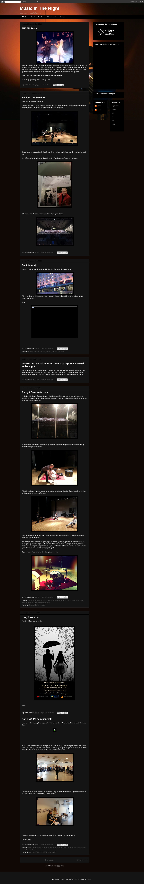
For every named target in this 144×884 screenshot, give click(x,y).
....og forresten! (30, 617)
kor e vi (66, 847)
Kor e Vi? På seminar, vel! (37, 719)
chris (34, 600)
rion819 (76, 879)
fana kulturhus (42, 600)
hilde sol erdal (55, 600)
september (115, 106)
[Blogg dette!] (56, 85)
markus (63, 600)
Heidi (99, 110)
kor (62, 847)
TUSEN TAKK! (30, 28)
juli (113, 113)
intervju (30, 351)
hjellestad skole (55, 847)
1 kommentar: (45, 85)
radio (62, 351)
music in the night (39, 351)
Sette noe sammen (40, 603)
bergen (30, 600)
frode (43, 847)
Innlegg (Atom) (59, 866)
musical (48, 351)
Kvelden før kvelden (33, 97)
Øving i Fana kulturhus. (35, 392)
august (114, 109)
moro (68, 600)
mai (113, 120)
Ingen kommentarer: (47, 252)
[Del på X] (58, 85)
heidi (49, 600)
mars (113, 128)
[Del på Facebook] (60, 85)
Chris (99, 106)
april (113, 124)
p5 (59, 351)
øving (48, 603)
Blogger (89, 879)
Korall (62, 17)
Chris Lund (51, 17)
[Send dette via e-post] (54, 85)
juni (113, 117)
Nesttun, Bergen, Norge (37, 605)
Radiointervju (29, 265)
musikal (54, 351)
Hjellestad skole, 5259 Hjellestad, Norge (42, 852)
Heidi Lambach (36, 17)
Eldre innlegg (82, 860)
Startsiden (49, 860)
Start (24, 17)
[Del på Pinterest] (62, 85)
